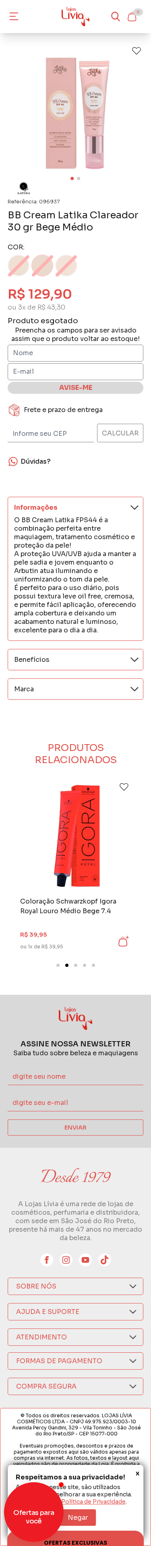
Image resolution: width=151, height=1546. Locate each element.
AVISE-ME (75, 387)
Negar (78, 1517)
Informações (36, 507)
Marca (24, 689)
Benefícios (32, 659)
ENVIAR (75, 1127)
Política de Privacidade (93, 1501)
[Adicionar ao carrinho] (123, 941)
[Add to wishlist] (136, 51)
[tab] (58, 965)
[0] (132, 16)
